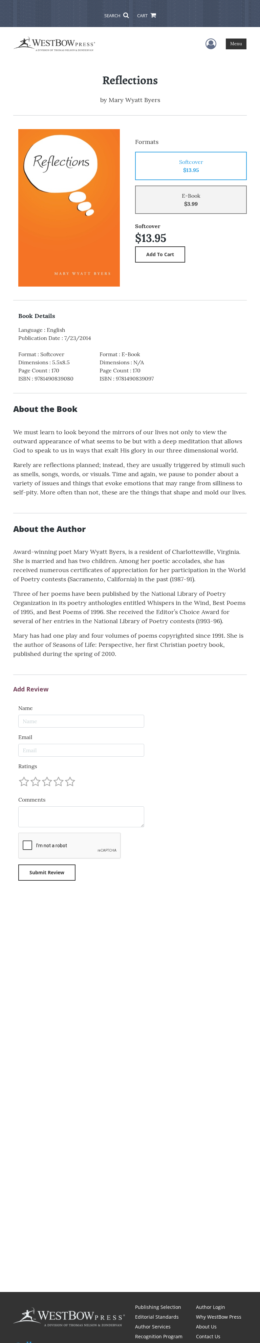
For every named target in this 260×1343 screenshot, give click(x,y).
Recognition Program (158, 1336)
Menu (236, 44)
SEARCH (113, 16)
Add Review (30, 689)
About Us (206, 1326)
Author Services (153, 1326)
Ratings (27, 766)
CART (143, 16)
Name (25, 708)
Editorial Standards (157, 1317)
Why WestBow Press (218, 1317)
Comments (31, 799)
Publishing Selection (158, 1307)
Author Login (210, 1307)
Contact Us (208, 1336)
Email (25, 737)
